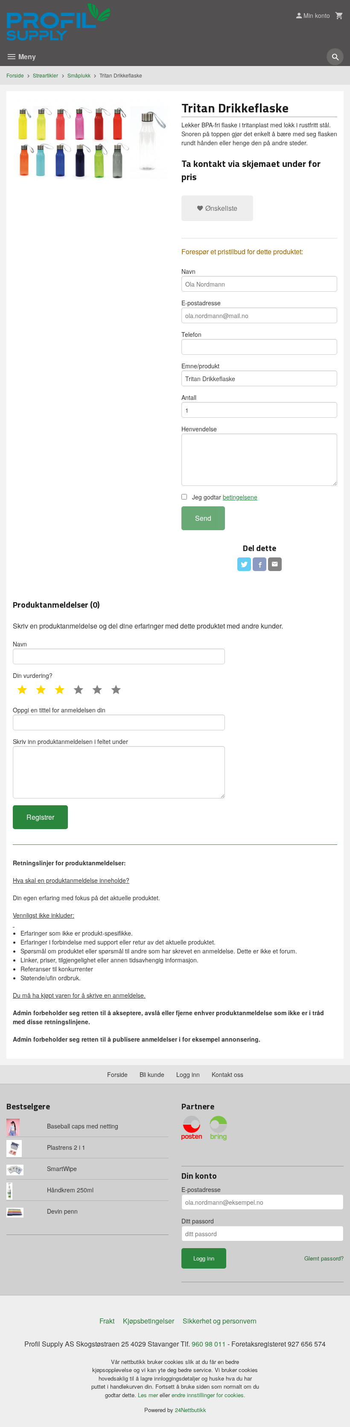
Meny (26, 56)
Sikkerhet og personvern (220, 1321)
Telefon (191, 334)
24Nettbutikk (190, 1410)
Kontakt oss (227, 1074)
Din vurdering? (32, 675)
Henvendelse (199, 429)
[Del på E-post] (275, 564)
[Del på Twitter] (244, 564)
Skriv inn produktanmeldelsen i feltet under (70, 741)
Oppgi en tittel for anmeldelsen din (59, 710)
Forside (15, 75)
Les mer (149, 1395)
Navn (188, 271)
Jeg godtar (223, 497)
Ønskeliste (220, 208)
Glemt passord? (324, 1258)
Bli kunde (152, 1074)
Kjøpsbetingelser (148, 1321)
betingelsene (240, 497)
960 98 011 (209, 1344)
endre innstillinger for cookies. (208, 1395)
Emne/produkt (200, 366)
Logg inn (188, 1074)
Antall (188, 397)
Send (203, 518)
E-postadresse (201, 303)
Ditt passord (197, 1221)
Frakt (106, 1321)
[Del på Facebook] (259, 564)
